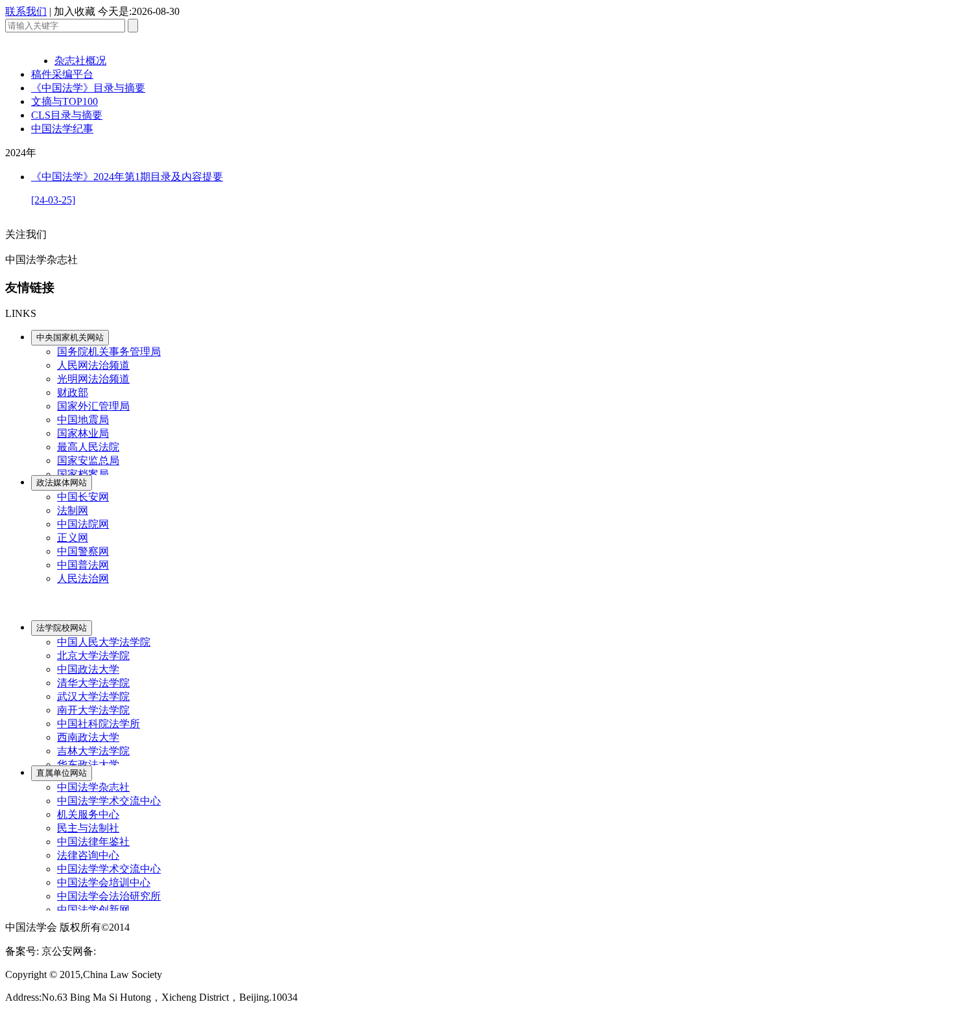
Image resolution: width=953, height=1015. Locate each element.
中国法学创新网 (93, 909)
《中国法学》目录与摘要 (88, 87)
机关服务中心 (88, 814)
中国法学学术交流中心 (109, 800)
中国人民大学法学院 (103, 642)
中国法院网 (83, 524)
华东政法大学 (88, 764)
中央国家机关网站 (70, 337)
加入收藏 (74, 11)
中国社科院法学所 (98, 723)
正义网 (72, 537)
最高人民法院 (88, 446)
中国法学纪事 (62, 128)
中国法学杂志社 (93, 787)
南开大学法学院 (93, 710)
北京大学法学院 (93, 655)
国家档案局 (83, 474)
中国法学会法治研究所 (109, 896)
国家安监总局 (88, 460)
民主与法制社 (88, 828)
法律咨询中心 (88, 855)
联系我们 (26, 11)
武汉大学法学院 (93, 696)
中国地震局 (83, 419)
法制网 (72, 510)
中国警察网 (83, 551)
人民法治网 (83, 578)
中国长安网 (83, 496)
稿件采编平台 (62, 74)
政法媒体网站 (61, 482)
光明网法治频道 (93, 378)
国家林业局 (83, 433)
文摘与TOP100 (64, 101)
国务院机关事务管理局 (109, 351)
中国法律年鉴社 (93, 841)
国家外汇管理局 (93, 406)
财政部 (72, 392)
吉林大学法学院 (93, 750)
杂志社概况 (80, 60)
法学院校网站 (61, 628)
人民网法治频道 (93, 365)
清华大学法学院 (93, 682)
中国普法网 (83, 564)
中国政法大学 (88, 669)
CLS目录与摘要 (66, 115)
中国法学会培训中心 (103, 882)
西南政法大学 (88, 737)
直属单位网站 (61, 773)
